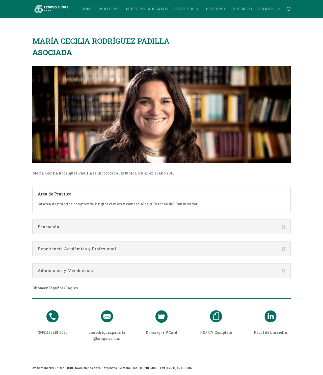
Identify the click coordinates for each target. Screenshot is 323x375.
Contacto (241, 9)
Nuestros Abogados (147, 9)
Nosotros (109, 9)
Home (87, 9)
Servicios (184, 9)
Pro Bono (215, 9)
